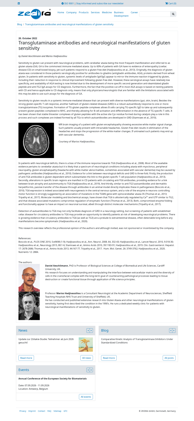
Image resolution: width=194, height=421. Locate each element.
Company (71, 12)
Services (95, 12)
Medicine (107, 12)
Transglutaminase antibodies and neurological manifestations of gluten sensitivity (69, 24)
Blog (19, 24)
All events (86, 396)
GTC (65, 411)
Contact (41, 411)
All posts (169, 357)
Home (61, 12)
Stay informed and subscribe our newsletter (100, 3)
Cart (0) (172, 3)
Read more (26, 357)
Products (84, 12)
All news (86, 357)
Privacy (22, 411)
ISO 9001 (69, 3)
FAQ (49, 411)
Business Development (121, 14)
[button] (88, 330)
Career (134, 12)
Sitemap (57, 411)
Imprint (32, 411)
